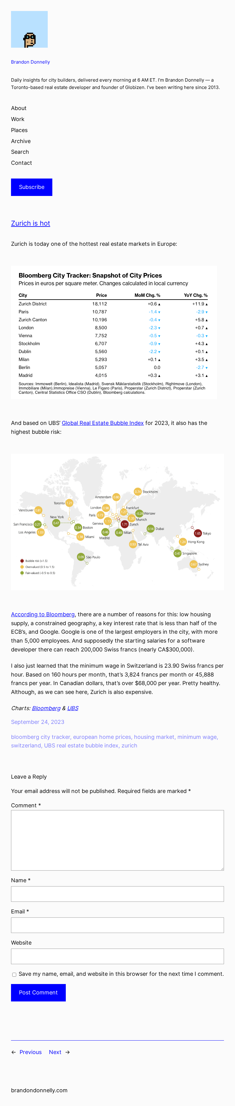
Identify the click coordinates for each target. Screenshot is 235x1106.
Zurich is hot (30, 223)
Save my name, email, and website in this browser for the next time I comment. (121, 974)
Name (21, 880)
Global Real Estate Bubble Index (103, 423)
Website (21, 942)
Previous (31, 1052)
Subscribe (31, 187)
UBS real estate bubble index (81, 745)
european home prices (102, 737)
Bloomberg (46, 708)
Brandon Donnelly (30, 62)
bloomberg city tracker (40, 737)
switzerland (26, 745)
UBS (72, 708)
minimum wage (197, 737)
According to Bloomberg (43, 614)
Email (20, 911)
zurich (129, 745)
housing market (154, 737)
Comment (26, 805)
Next (55, 1052)
